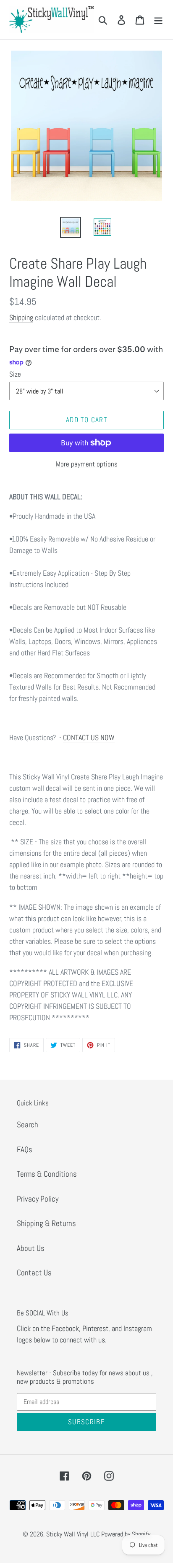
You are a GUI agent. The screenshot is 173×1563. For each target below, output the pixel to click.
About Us (31, 1248)
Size (15, 374)
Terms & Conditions (47, 1174)
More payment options (87, 464)
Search (27, 1124)
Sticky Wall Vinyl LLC (73, 1534)
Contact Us (34, 1272)
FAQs (24, 1149)
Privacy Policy (37, 1199)
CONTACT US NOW (89, 737)
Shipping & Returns (46, 1223)
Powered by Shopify (125, 1534)
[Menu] (158, 19)
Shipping (21, 317)
